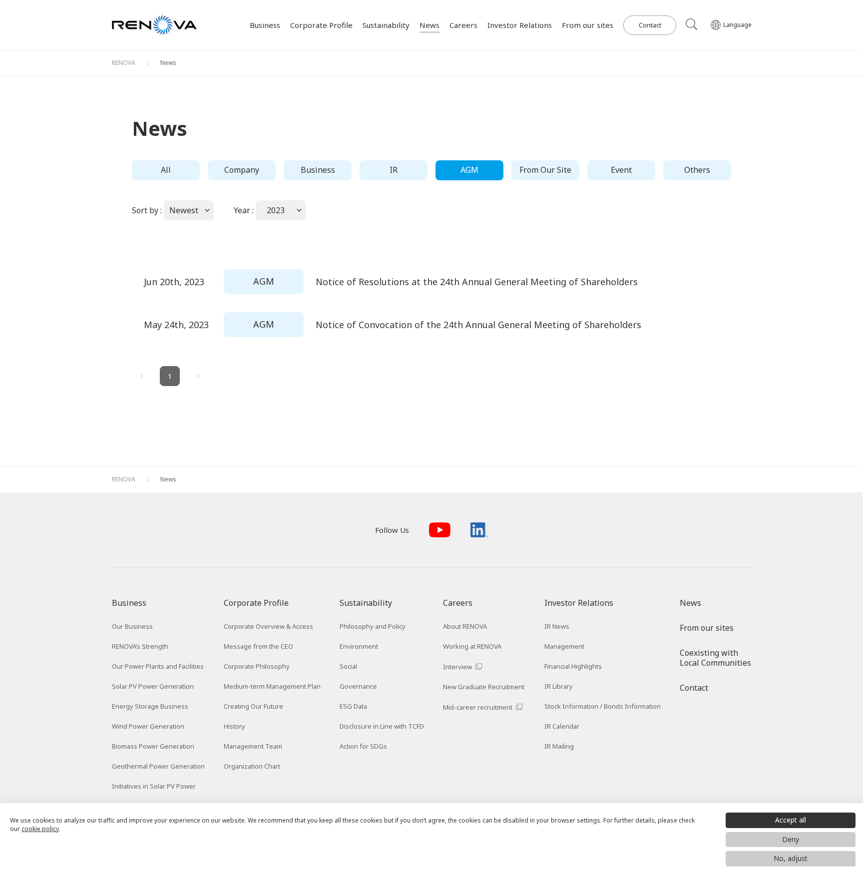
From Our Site (545, 169)
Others (697, 169)
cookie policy (40, 829)
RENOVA (123, 62)
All (166, 169)
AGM (469, 169)
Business (318, 169)
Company (241, 169)
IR (394, 169)
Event (621, 169)
